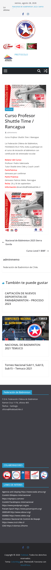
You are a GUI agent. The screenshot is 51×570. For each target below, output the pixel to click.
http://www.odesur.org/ (20, 512)
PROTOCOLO (21, 54)
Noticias (9, 109)
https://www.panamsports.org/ (28, 508)
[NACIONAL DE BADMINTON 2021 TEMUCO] (25, 317)
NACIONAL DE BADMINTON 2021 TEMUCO (22, 346)
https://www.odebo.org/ (19, 515)
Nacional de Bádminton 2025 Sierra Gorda (23, 242)
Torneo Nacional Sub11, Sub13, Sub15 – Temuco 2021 (24, 366)
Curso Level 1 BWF (36, 250)
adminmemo (12, 132)
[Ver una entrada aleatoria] (45, 71)
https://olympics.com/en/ (13, 498)
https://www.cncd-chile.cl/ (13, 522)
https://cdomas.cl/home (17, 525)
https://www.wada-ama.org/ (33, 492)
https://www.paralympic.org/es (15, 505)
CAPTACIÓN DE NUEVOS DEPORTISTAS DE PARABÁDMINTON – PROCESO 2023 (24, 298)
